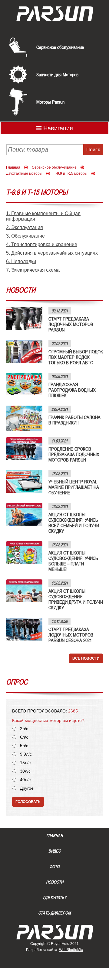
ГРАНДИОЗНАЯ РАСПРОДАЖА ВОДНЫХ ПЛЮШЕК (72, 390)
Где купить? (54, 897)
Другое (27, 788)
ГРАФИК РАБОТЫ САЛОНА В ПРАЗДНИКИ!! (74, 419)
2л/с (24, 728)
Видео (54, 851)
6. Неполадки (21, 261)
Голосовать (28, 802)
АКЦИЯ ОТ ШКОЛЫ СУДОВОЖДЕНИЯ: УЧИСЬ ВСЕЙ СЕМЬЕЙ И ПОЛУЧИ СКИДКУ (73, 523)
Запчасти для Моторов (57, 74)
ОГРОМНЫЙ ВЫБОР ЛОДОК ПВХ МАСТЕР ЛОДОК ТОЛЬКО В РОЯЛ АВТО (75, 357)
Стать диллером (54, 913)
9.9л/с (26, 754)
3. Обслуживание (25, 236)
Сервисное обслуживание (60, 47)
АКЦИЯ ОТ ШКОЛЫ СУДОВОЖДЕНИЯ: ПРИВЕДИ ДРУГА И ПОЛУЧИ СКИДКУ (75, 599)
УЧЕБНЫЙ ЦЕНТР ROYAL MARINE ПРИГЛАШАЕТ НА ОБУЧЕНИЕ (73, 487)
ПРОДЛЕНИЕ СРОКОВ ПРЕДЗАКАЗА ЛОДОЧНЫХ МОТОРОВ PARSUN (73, 454)
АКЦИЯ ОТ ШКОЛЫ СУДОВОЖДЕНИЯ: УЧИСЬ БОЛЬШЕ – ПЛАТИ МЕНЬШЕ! (73, 561)
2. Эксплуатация (24, 227)
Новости (54, 882)
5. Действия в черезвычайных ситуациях (52, 253)
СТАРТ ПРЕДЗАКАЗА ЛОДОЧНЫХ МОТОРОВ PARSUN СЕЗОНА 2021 (70, 634)
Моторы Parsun (50, 102)
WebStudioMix (71, 950)
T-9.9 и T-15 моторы (71, 173)
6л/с (24, 737)
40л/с (25, 779)
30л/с (25, 771)
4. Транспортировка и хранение (41, 244)
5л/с (24, 745)
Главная (13, 167)
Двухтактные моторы (24, 173)
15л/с (25, 762)
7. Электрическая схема (33, 270)
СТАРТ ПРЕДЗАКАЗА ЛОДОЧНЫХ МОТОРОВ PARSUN (70, 324)
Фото (54, 866)
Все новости (86, 658)
